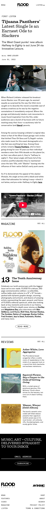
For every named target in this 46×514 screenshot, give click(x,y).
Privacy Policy (37, 505)
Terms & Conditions (35, 508)
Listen (4, 508)
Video (3, 502)
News (3, 495)
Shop (43, 495)
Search (41, 502)
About (42, 498)
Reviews (23, 342)
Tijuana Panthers (22, 147)
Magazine (23, 224)
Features (5, 498)
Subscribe (23, 463)
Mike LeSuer (12, 56)
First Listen (9, 16)
